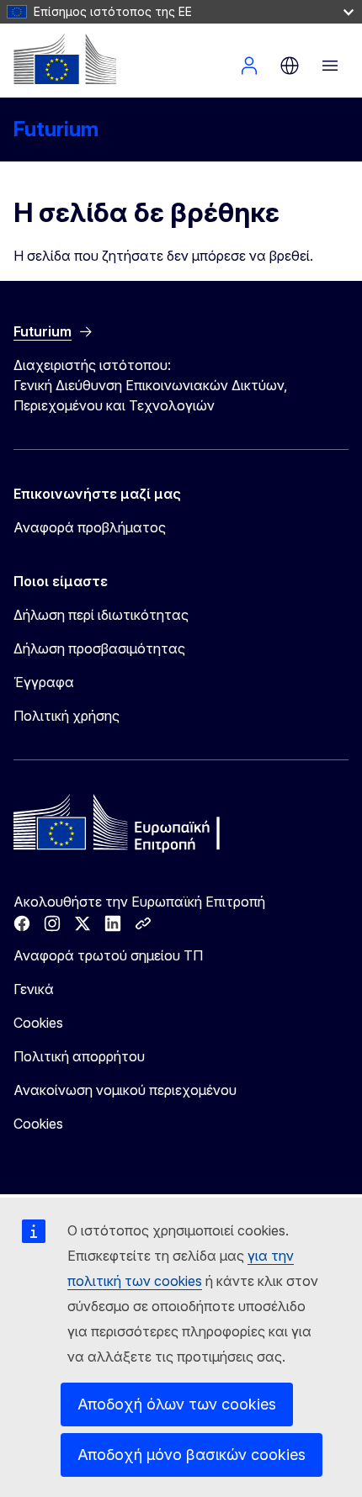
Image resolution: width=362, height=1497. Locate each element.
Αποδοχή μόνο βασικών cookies (191, 1454)
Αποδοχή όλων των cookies (176, 1404)
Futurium (55, 129)
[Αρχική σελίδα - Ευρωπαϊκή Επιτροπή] (64, 59)
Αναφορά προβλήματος (89, 527)
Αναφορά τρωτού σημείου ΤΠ (108, 955)
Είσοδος (249, 65)
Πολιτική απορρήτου (79, 1056)
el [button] (289, 65)
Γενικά (33, 989)
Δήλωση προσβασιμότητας (99, 648)
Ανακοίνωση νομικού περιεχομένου (125, 1090)
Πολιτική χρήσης (66, 715)
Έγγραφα (43, 682)
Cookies (38, 1022)
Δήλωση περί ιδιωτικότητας (101, 614)
